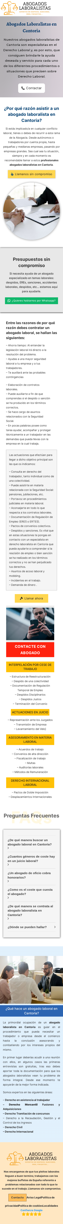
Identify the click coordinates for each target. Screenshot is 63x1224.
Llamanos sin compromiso (33, 174)
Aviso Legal (34, 1197)
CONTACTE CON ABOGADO (30, 649)
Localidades (50, 1205)
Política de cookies (30, 1205)
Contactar (34, 88)
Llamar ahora (33, 598)
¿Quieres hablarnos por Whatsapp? (34, 300)
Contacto (17, 1197)
